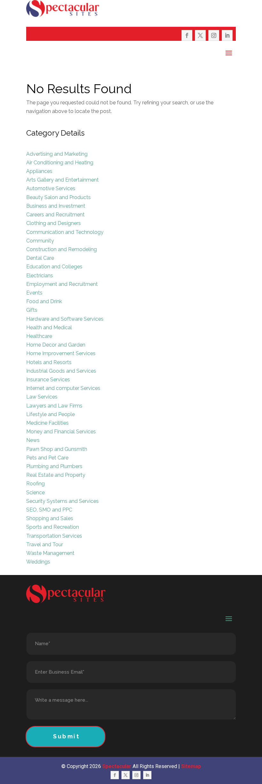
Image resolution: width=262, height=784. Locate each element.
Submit (66, 736)
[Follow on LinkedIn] (227, 35)
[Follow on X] (200, 35)
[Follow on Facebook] (186, 35)
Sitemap (191, 766)
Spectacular (116, 766)
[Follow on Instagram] (213, 35)
